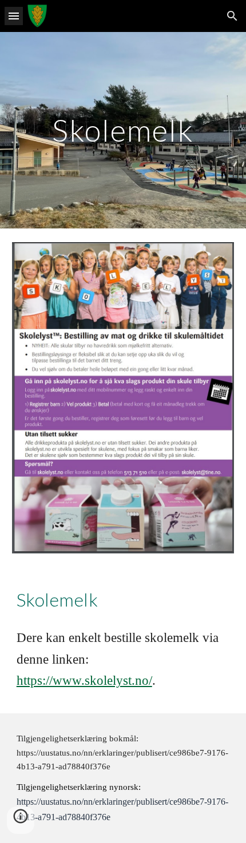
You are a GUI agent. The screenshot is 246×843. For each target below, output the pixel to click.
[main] (123, 130)
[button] (13, 15)
